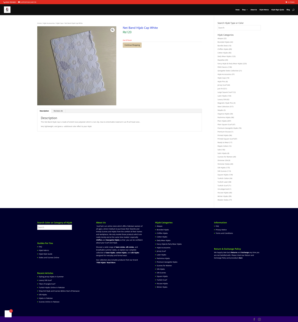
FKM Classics (223, 67)
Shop (244, 10)
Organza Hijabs (224, 114)
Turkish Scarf (223, 185)
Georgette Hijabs (113, 240)
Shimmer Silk (223, 160)
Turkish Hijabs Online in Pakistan (52, 287)
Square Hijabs (223, 175)
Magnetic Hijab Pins (225, 103)
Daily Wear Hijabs (224, 56)
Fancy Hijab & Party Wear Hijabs (230, 63)
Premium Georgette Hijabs (228, 128)
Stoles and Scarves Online (49, 257)
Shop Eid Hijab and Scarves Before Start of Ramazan (59, 291)
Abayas (220, 38)
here (240, 258)
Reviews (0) (58, 111)
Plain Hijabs (222, 121)
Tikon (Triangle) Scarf (47, 284)
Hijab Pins (221, 81)
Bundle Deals (223, 46)
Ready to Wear (223, 142)
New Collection (223, 106)
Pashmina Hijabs (224, 117)
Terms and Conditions (224, 233)
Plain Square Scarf (225, 124)
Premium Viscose (224, 132)
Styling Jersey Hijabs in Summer (51, 277)
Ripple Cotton (223, 146)
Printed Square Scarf (226, 139)
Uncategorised (223, 189)
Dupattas (221, 60)
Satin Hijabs (222, 153)
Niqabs (220, 110)
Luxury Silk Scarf (45, 280)
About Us (254, 10)
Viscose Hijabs (223, 193)
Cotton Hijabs (223, 53)
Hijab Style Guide (277, 10)
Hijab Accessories (49, 23)
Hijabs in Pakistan (46, 298)
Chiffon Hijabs (223, 49)
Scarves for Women (225, 157)
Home (237, 10)
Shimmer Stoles (224, 164)
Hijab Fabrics (264, 10)
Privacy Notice (221, 230)
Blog (288, 10)
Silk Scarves (222, 171)
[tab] (44, 111)
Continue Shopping (132, 45)
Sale (219, 150)
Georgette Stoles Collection (228, 71)
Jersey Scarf (222, 85)
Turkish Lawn (223, 182)
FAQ (40, 247)
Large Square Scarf (225, 92)
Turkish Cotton (223, 178)
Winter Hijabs (223, 196)
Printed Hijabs (223, 135)
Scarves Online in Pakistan (49, 302)
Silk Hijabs (222, 167)
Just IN (220, 88)
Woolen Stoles (223, 200)
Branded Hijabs (224, 42)
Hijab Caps (59, 23)
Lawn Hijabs (222, 96)
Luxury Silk (222, 99)
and (240, 252)
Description (44, 111)
